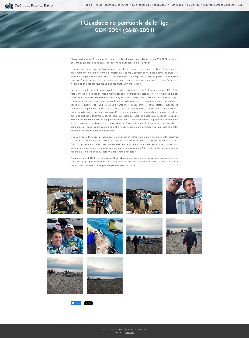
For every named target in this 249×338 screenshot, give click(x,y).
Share (77, 303)
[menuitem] (89, 5)
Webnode (129, 332)
